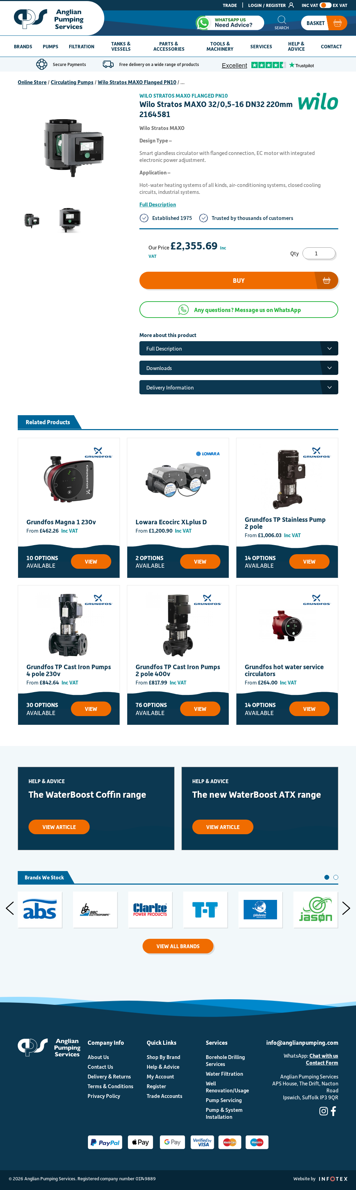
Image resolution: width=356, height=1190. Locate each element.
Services (261, 46)
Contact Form (322, 1062)
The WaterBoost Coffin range (87, 794)
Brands (23, 46)
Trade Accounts (165, 1095)
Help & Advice (296, 46)
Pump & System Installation (224, 1113)
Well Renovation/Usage (227, 1087)
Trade (230, 5)
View (91, 561)
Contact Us (100, 1066)
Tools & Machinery (220, 46)
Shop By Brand (163, 1056)
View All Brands (178, 946)
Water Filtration (224, 1073)
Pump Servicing (224, 1100)
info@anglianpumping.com (302, 1042)
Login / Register (267, 5)
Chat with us (323, 1055)
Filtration (81, 46)
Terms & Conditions (111, 1086)
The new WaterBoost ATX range (256, 794)
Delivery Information (170, 387)
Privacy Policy (104, 1095)
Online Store (32, 82)
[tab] (326, 877)
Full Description (157, 204)
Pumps (50, 46)
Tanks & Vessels (121, 46)
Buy (239, 280)
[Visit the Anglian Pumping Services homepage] (52, 18)
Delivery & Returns (109, 1076)
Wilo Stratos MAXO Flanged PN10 (137, 82)
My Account (160, 1076)
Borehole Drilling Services (225, 1060)
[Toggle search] (282, 23)
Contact (331, 46)
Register (156, 1086)
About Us (98, 1056)
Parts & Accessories (169, 46)
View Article (59, 826)
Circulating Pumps (72, 82)
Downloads (159, 367)
